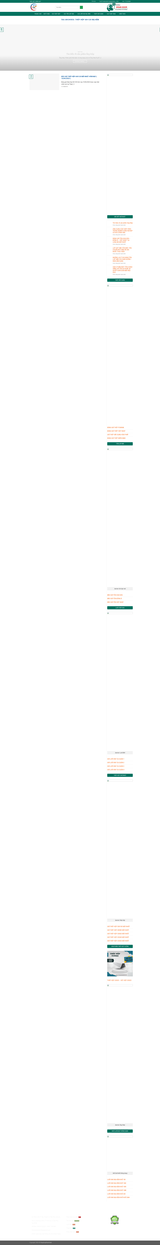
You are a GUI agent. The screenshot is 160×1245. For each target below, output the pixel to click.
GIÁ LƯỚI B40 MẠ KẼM (84, 14)
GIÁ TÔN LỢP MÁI (69, 14)
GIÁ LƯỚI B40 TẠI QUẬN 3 (115, 766)
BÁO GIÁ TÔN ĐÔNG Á (114, 598)
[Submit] (81, 7)
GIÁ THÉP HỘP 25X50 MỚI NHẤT (118, 941)
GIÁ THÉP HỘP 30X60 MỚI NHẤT (118, 934)
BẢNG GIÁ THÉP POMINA (115, 427)
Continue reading (80, 61)
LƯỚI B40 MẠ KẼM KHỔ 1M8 (116, 1190)
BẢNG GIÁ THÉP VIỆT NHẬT (116, 431)
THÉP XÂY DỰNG (98, 14)
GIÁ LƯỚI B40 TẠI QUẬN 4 (115, 770)
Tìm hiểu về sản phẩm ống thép (123, 223)
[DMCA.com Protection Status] (114, 1220)
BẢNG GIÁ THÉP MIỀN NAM (116, 438)
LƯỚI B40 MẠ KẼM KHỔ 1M (116, 1179)
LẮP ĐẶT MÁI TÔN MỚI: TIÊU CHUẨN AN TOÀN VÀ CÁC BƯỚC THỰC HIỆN (122, 249)
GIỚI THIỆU (46, 14)
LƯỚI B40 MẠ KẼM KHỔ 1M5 (116, 1187)
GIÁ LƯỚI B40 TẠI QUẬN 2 (115, 762)
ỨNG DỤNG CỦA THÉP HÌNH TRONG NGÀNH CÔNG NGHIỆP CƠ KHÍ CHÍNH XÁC (123, 230)
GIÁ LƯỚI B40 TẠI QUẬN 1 (115, 759)
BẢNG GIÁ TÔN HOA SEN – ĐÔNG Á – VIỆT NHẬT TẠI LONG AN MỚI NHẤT (121, 240)
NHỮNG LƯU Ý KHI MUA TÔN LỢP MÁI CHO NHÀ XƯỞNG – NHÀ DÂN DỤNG (122, 259)
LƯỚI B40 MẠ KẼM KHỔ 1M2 (116, 1183)
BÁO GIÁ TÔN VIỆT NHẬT (115, 602)
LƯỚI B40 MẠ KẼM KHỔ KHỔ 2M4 (118, 1197)
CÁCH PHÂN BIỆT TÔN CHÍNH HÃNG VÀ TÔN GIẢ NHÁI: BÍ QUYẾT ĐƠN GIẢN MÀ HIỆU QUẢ (122, 269)
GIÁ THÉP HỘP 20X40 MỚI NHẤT (118, 937)
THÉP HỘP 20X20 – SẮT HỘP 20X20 (119, 980)
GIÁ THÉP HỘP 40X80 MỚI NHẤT (118, 930)
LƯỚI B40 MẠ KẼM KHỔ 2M (116, 1194)
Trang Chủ (37, 14)
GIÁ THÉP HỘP (56, 14)
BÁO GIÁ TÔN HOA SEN (114, 595)
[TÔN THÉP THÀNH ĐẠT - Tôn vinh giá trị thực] (41, 7)
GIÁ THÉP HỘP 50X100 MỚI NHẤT (118, 926)
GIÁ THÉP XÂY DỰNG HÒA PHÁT (117, 435)
